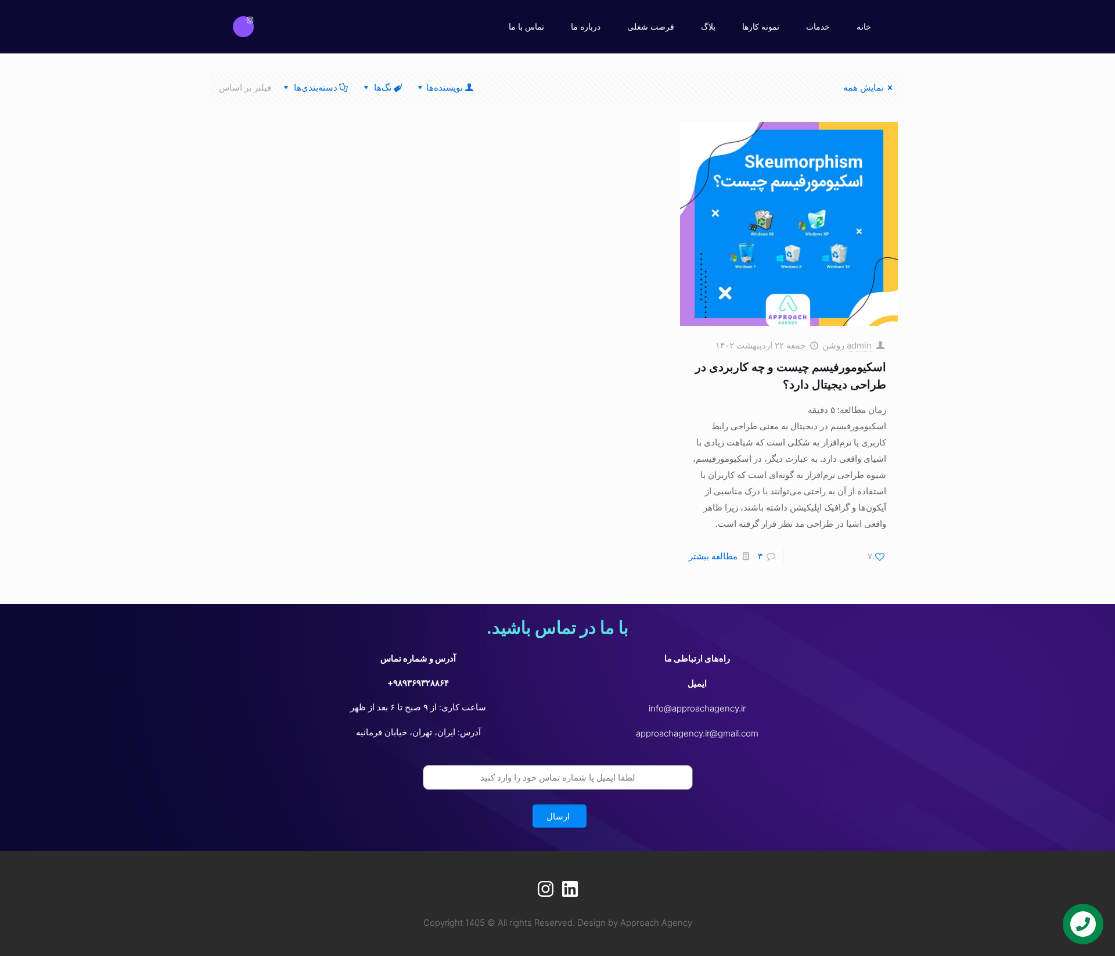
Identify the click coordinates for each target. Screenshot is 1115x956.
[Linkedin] (570, 889)
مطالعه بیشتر (713, 556)
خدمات (818, 26)
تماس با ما (526, 26)
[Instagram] (243, 26)
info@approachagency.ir (697, 708)
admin (859, 345)
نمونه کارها (760, 26)
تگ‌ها (382, 87)
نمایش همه (863, 87)
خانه (864, 26)
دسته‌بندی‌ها (315, 87)
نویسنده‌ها (444, 87)
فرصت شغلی (650, 26)
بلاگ (708, 26)
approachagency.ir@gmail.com (697, 733)
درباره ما (585, 26)
